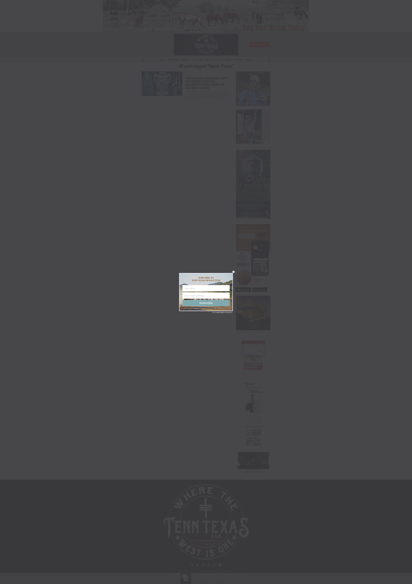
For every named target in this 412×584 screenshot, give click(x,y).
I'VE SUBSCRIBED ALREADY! (222, 312)
